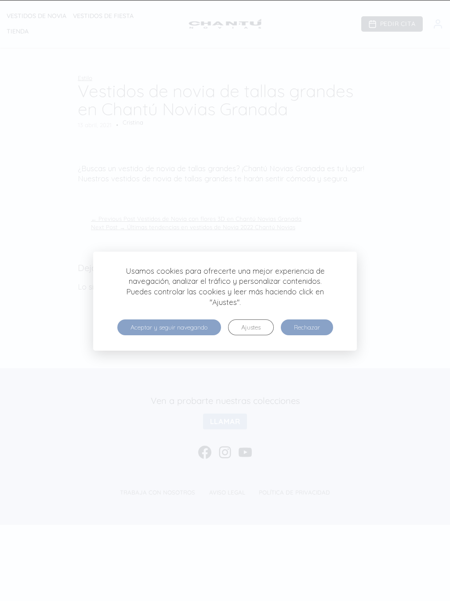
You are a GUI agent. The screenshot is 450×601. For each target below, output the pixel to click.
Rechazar (307, 327)
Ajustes (251, 327)
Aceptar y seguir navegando (169, 327)
